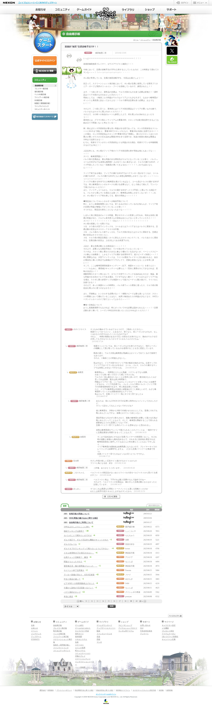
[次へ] (144, 601)
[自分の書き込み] (154, 505)
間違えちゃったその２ (73, 562)
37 (120, 601)
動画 (98, 631)
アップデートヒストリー (106, 628)
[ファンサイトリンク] (44, 106)
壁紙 (98, 639)
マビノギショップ (125, 625)
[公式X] (172, 51)
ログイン (183, 2)
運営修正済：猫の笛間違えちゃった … (80, 566)
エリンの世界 (80, 648)
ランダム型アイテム (126, 631)
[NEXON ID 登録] (45, 71)
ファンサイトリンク (61, 648)
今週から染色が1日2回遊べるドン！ (79, 588)
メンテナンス (36, 634)
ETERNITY (35, 639)
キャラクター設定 (169, 625)
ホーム (135, 40)
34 (103, 601)
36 (114, 601)
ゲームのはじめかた (82, 628)
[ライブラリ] (128, 9)
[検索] (112, 606)
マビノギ (106, 14)
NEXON (9, 2)
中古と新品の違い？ (72, 579)
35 (109, 601)
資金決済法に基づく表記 (104, 690)
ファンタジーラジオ (104, 634)
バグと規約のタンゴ (72, 592)
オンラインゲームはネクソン (106, 694)
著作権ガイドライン (123, 690)
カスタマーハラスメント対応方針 (144, 690)
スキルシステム (81, 639)
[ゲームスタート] (45, 42)
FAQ (141, 628)
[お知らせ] (40, 9)
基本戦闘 (78, 636)
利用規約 (50, 690)
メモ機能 (165, 628)
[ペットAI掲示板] (44, 94)
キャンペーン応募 (169, 639)
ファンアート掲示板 (61, 636)
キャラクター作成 (82, 631)
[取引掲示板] (44, 91)
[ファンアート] (44, 97)
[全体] (65, 505)
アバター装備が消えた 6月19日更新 (79, 575)
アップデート (36, 636)
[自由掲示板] (44, 85)
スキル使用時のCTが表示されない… (79, 553)
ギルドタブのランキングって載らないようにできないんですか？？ (92, 548)
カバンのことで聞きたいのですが (78, 535)
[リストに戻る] (111, 497)
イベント (34, 631)
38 (125, 601)
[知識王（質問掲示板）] (44, 103)
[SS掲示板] (44, 100)
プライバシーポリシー (64, 690)
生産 (77, 642)
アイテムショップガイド (127, 628)
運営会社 (43, 690)
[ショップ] (150, 9)
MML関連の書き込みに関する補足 (83, 518)
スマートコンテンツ (82, 659)
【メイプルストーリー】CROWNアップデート (37, 3)
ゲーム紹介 (79, 625)
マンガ (99, 642)
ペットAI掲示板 (59, 634)
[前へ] (78, 601)
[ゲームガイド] (84, 9)
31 (86, 601)
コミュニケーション (82, 653)
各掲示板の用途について (79, 514)
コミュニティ (145, 40)
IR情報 (161, 690)
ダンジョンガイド (82, 673)
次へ (141, 601)
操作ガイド (79, 634)
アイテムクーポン (169, 634)
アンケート (144, 634)
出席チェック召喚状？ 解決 (76, 557)
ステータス (79, 645)
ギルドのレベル (70, 544)
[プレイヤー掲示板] (44, 88)
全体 (32, 625)
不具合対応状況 (146, 631)
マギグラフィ (80, 676)
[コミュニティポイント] (44, 109)
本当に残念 (68, 596)
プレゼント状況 (168, 631)
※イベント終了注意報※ (74, 570)
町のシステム (80, 650)
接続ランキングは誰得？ (74, 531)
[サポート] (172, 9)
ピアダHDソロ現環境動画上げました (79, 583)
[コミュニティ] (62, 9)
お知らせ (34, 628)
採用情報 (169, 690)
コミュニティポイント (61, 650)
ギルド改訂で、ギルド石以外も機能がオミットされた (86, 540)
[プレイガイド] (172, 60)
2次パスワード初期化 (170, 636)
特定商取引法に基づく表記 (84, 690)
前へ (81, 601)
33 (97, 601)
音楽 (98, 636)
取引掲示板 (57, 631)
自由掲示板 (57, 625)
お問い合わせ (145, 625)
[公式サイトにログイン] (45, 61)
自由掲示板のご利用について (81, 522)
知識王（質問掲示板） (61, 645)
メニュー (200, 2)
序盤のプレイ (80, 656)
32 (92, 601)
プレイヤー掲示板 (60, 628)
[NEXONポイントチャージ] (45, 116)
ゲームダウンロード (104, 625)
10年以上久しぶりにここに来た (77, 527)
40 (137, 601)
